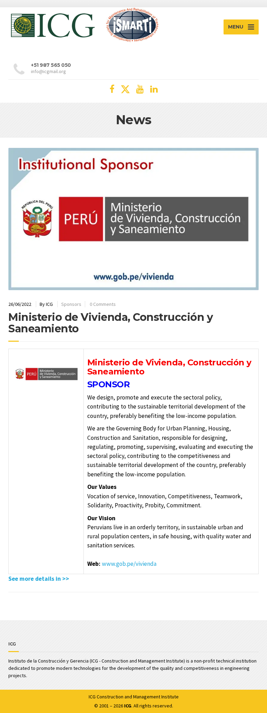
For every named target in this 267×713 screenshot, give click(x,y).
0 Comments (103, 304)
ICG (92, 697)
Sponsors (71, 304)
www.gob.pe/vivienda (129, 564)
